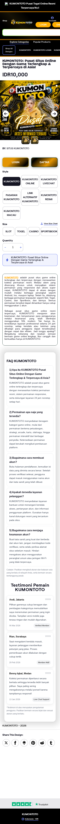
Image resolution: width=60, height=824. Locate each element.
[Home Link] (22, 21)
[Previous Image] (6, 113)
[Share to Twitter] (6, 742)
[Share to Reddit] (42, 742)
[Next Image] (54, 113)
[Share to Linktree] (24, 742)
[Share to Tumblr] (51, 742)
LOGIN (43, 24)
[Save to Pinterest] (33, 742)
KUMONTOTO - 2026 (14, 725)
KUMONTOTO (11, 277)
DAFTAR (44, 162)
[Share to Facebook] (15, 742)
